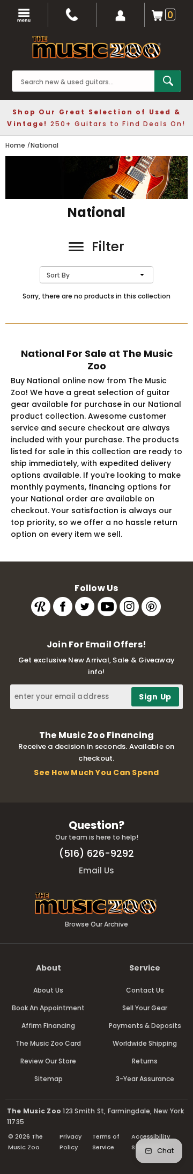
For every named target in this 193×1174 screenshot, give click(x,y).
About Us (48, 990)
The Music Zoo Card (48, 1043)
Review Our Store (48, 1061)
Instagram (129, 606)
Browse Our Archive (96, 924)
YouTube (107, 606)
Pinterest (151, 606)
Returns (145, 1061)
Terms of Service (106, 1141)
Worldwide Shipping (145, 1043)
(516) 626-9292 (96, 853)
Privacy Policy (70, 1141)
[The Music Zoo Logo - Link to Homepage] (96, 47)
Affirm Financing (48, 1025)
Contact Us (145, 990)
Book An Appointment (48, 1007)
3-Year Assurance (145, 1078)
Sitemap (48, 1078)
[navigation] (24, 15)
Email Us (96, 870)
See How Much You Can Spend (96, 772)
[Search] (167, 81)
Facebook (62, 606)
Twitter (84, 606)
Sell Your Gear (144, 1007)
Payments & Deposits (145, 1025)
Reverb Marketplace (40, 606)
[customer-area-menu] (120, 15)
